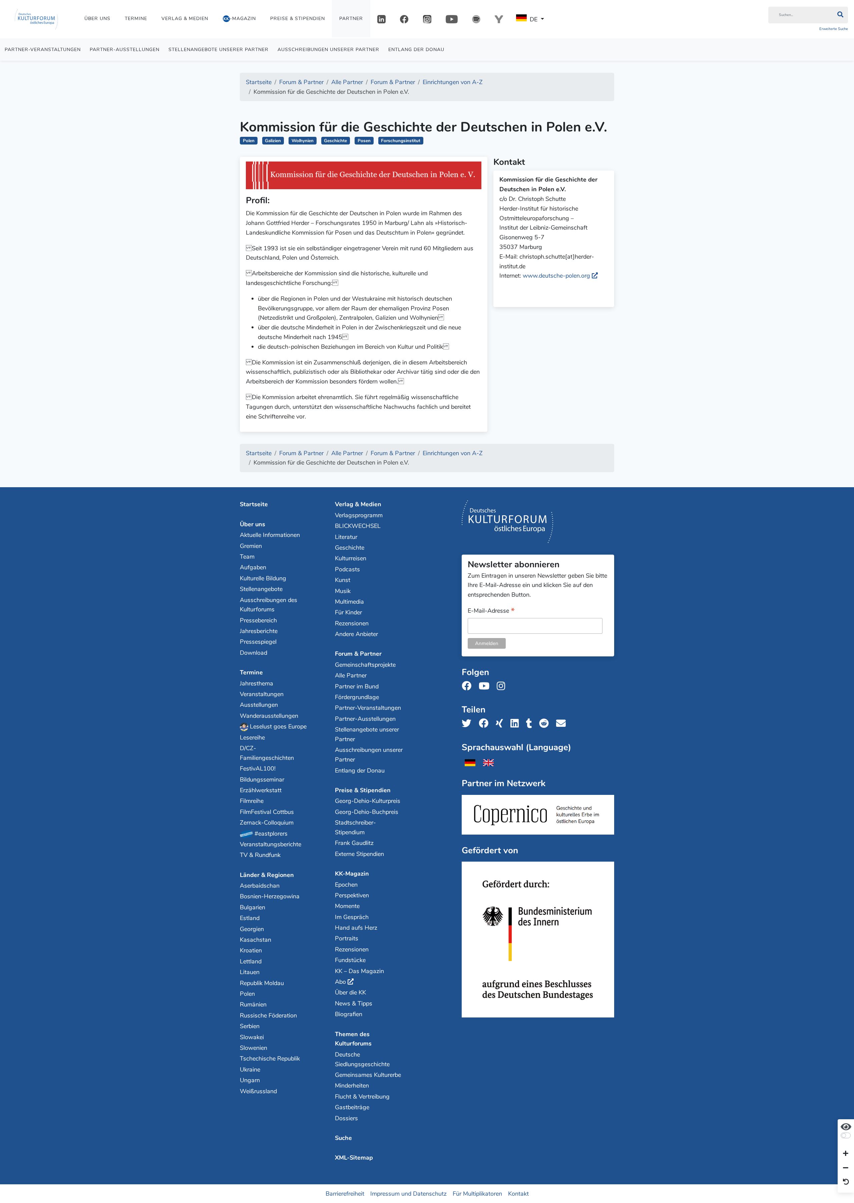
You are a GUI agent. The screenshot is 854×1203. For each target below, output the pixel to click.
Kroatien (251, 950)
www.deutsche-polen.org (556, 276)
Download (253, 653)
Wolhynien (303, 140)
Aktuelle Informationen (270, 535)
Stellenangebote (261, 589)
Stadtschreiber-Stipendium (355, 827)
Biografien (348, 1014)
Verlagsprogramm (359, 515)
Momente (347, 906)
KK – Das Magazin (359, 971)
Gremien (251, 546)
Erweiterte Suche (833, 28)
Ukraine (250, 1070)
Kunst (342, 580)
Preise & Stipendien (297, 18)
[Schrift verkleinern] (846, 1168)
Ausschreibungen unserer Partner (328, 49)
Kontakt (518, 1193)
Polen (249, 140)
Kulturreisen (350, 558)
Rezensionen (352, 623)
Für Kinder (348, 612)
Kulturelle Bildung (263, 578)
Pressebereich (258, 620)
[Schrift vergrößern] (846, 1154)
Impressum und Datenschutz (408, 1193)
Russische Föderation (268, 1015)
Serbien (250, 1026)
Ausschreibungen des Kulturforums (268, 605)
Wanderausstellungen (269, 716)
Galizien (273, 140)
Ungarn (250, 1080)
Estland (250, 918)
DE (533, 19)
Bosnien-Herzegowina (270, 896)
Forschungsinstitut (400, 140)
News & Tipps (353, 1003)
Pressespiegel (258, 642)
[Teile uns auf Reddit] (546, 723)
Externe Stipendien (359, 854)
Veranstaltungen (262, 694)
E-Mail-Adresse (491, 611)
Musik (343, 591)
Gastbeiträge (352, 1107)
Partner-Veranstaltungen (43, 49)
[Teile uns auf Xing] (501, 723)
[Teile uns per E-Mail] (563, 723)
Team (247, 557)
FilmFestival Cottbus (267, 812)
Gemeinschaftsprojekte (365, 665)
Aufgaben (253, 567)
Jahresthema (256, 683)
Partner (351, 18)
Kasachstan (255, 940)
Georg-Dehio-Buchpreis (366, 812)
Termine (136, 18)
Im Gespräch (352, 917)
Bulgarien (252, 907)
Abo (340, 982)
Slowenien (253, 1048)
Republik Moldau (262, 983)
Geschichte (335, 140)
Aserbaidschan (260, 886)
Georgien (252, 929)
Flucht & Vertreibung (362, 1097)
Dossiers (346, 1118)
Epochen (346, 885)
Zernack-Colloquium (267, 823)
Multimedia (349, 602)
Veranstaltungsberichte (270, 844)
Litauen (250, 972)
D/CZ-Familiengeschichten (267, 753)
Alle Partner (351, 675)
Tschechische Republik (270, 1059)
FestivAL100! (258, 769)
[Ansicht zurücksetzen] (846, 1182)
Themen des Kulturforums (353, 1039)
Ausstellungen (259, 705)
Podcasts (347, 569)
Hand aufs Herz (356, 928)
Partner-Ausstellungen (124, 49)
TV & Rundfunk (260, 855)
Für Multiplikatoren (477, 1193)
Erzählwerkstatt (261, 790)
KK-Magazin (352, 874)
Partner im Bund (357, 686)
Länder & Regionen (267, 875)
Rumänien (253, 1004)
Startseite (254, 504)
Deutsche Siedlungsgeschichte (362, 1059)
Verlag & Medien (184, 18)
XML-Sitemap (354, 1158)
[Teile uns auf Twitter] (468, 723)
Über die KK (350, 992)
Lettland (251, 961)
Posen (364, 140)
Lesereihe (252, 737)
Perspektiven (352, 895)
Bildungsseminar (262, 780)
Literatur (346, 537)
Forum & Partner (358, 654)
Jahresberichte (259, 631)
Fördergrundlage (357, 697)
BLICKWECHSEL (358, 526)
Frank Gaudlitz (354, 843)
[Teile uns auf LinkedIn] (516, 723)
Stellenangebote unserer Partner (218, 49)
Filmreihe (252, 801)
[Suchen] (840, 15)
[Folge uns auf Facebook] (468, 686)
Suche (343, 1138)
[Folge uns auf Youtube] (486, 686)
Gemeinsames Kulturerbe (368, 1075)
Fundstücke (350, 960)
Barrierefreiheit (345, 1193)
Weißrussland (258, 1091)
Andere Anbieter (356, 634)
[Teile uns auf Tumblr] (531, 723)
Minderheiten (352, 1086)
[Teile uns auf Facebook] (485, 723)
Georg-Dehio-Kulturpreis (367, 801)
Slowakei (252, 1037)
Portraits (346, 938)
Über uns (97, 18)
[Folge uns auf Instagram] (503, 686)
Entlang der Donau (416, 49)
